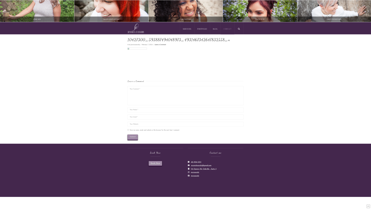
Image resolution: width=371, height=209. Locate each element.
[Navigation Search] (238, 28)
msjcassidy (195, 172)
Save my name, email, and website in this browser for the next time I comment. (155, 130)
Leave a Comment (160, 44)
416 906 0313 (196, 162)
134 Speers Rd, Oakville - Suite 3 (203, 169)
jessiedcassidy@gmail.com (201, 165)
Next (367, 11)
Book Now (155, 163)
